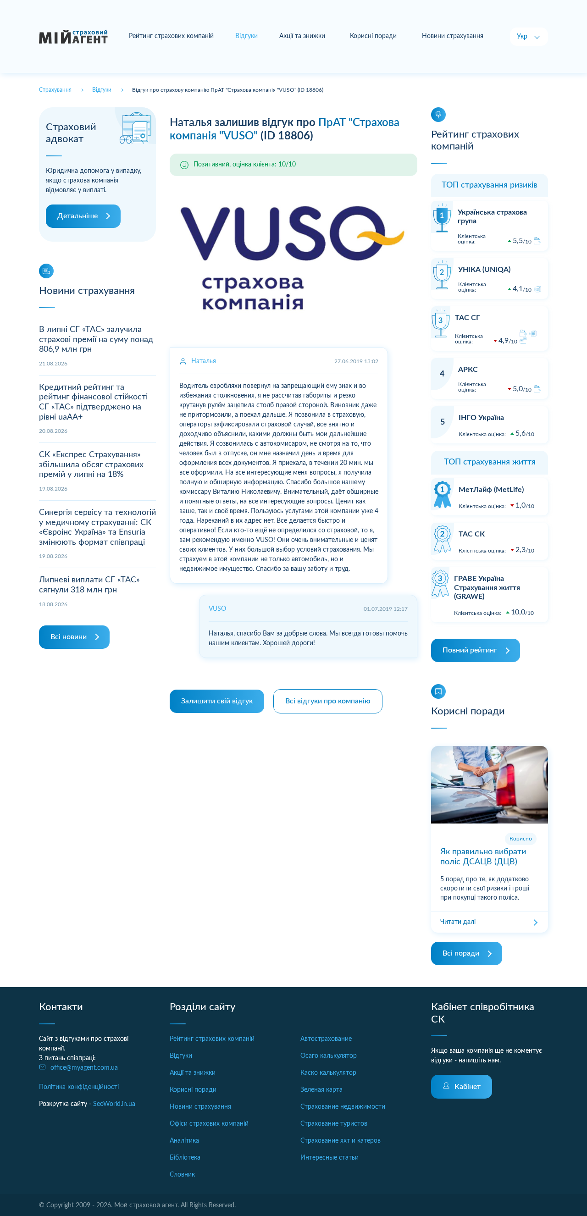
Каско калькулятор (328, 1073)
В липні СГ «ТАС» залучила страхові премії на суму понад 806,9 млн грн (96, 340)
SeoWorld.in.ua (114, 1104)
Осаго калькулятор (328, 1056)
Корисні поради (373, 36)
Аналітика (184, 1141)
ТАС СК (472, 534)
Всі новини (68, 637)
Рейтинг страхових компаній (171, 36)
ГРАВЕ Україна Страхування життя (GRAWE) (487, 587)
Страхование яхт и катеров (340, 1141)
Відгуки (181, 1056)
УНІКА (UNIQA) (484, 269)
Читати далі (458, 922)
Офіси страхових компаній (209, 1124)
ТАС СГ (467, 317)
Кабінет (467, 1086)
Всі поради (461, 953)
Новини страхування (452, 36)
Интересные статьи (329, 1158)
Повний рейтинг (470, 650)
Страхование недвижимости (342, 1107)
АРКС (468, 369)
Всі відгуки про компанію (328, 701)
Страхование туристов (333, 1124)
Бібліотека (185, 1158)
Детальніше (77, 216)
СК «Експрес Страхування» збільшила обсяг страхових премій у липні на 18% (91, 465)
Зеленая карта (321, 1090)
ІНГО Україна (481, 417)
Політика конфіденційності (79, 1087)
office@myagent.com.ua (84, 1068)
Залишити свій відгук (217, 701)
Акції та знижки (302, 36)
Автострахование (326, 1039)
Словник (182, 1175)
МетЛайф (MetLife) (491, 489)
